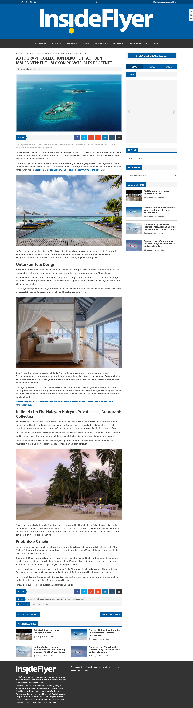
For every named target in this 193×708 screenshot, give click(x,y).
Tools (151, 66)
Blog (134, 66)
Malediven (63, 599)
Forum (168, 66)
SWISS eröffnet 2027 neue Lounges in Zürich (46, 631)
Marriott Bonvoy (80, 599)
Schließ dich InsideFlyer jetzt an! (151, 56)
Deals (131, 74)
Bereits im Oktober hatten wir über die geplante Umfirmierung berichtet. (70, 169)
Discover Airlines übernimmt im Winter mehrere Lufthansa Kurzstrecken (104, 633)
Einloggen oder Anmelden (165, 2)
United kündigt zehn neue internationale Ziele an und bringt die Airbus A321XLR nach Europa (50, 649)
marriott (71, 599)
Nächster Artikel (110, 614)
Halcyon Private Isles (51, 599)
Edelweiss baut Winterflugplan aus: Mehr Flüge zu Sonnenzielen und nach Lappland (104, 649)
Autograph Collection (35, 599)
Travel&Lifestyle (42, 604)
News (34, 604)
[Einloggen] (190, 18)
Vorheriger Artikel (28, 614)
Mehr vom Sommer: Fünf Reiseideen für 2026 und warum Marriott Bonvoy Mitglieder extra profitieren (147, 131)
